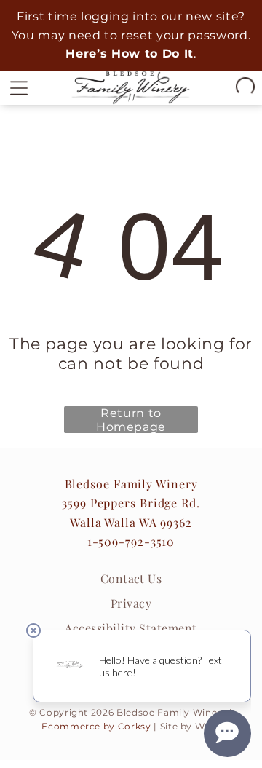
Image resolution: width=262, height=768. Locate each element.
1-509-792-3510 (131, 541)
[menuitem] (131, 578)
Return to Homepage (131, 419)
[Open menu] (19, 87)
